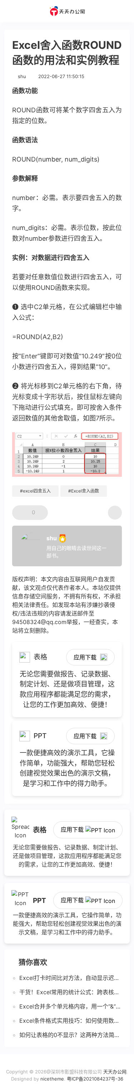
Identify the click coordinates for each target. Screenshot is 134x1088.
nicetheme (52, 1079)
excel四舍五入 (37, 491)
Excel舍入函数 (85, 491)
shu (22, 76)
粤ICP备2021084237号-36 (95, 1079)
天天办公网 (114, 1071)
